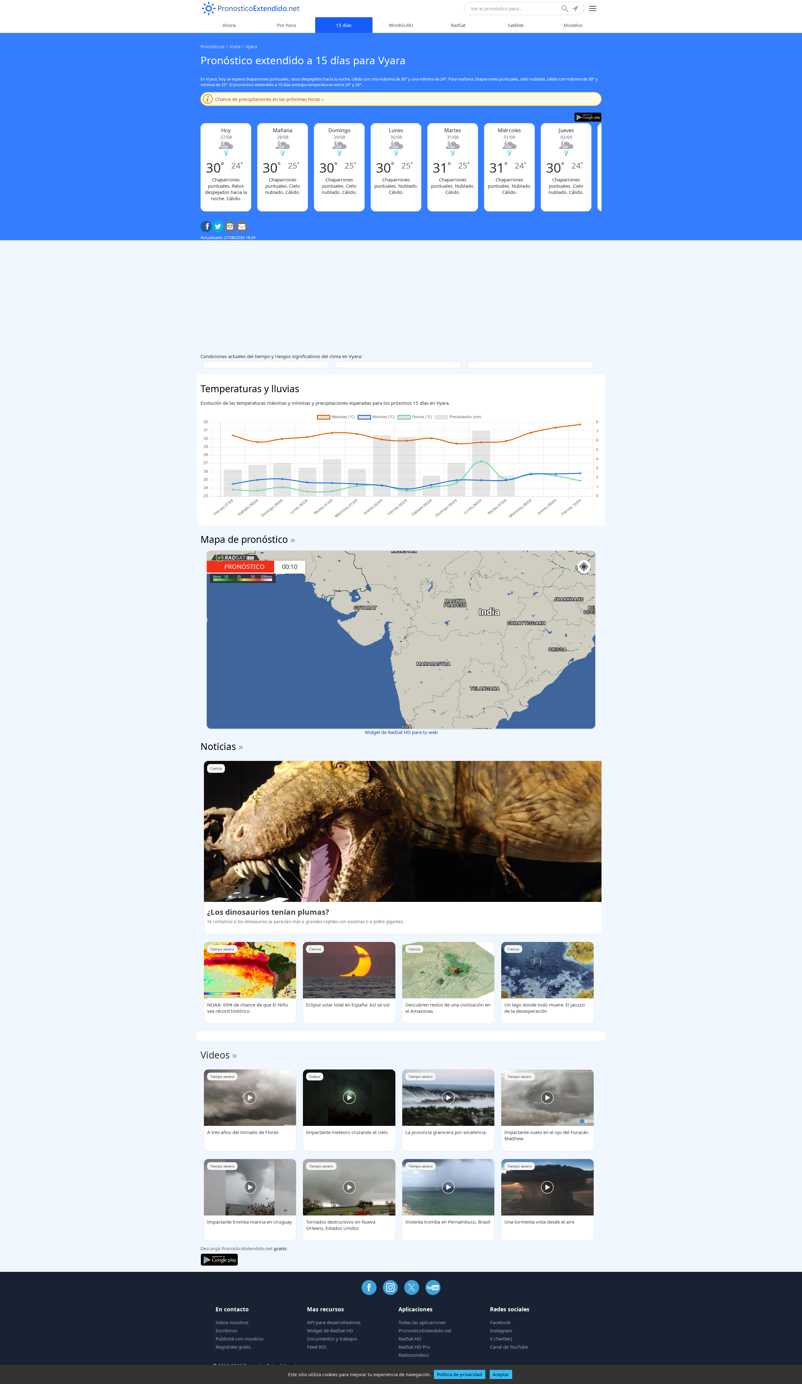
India (235, 46)
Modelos (573, 25)
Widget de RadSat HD (330, 1330)
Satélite (515, 25)
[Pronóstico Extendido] (250, 8)
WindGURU (401, 25)
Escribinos (226, 1330)
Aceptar (501, 1374)
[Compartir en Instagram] (230, 226)
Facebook (500, 1322)
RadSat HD (409, 1338)
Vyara (251, 46)
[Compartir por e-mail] (241, 226)
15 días (344, 25)
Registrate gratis (233, 1347)
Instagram (501, 1330)
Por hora (286, 25)
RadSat (458, 25)
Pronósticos (212, 46)
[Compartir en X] (218, 226)
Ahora (229, 25)
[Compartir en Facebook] (206, 226)
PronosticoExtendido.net (424, 1330)
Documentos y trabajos (332, 1338)
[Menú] (593, 8)
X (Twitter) (501, 1338)
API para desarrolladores (334, 1322)
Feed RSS (316, 1347)
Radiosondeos (413, 1355)
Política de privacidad (459, 1374)
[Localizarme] (576, 9)
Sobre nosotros (232, 1322)
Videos (215, 1054)
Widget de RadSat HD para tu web (401, 732)
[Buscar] (566, 9)
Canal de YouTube (509, 1347)
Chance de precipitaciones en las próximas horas (269, 99)
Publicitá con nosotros (239, 1338)
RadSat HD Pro (414, 1347)
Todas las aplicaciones (422, 1322)
